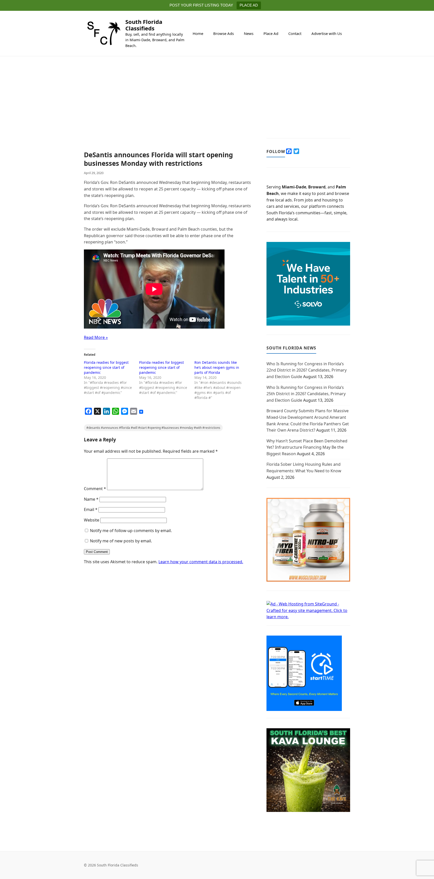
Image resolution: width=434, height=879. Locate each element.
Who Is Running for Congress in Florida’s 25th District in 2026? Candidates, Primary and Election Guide (306, 394)
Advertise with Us (326, 33)
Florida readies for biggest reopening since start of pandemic (106, 367)
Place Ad (270, 33)
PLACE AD (249, 5)
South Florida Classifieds (143, 25)
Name (91, 499)
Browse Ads (223, 33)
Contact (294, 33)
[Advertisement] (167, 113)
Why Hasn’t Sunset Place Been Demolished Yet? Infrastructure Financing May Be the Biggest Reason (306, 447)
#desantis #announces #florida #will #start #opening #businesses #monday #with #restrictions (153, 428)
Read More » (96, 337)
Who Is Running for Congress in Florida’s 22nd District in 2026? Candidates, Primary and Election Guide (306, 370)
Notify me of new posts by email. (121, 541)
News (248, 33)
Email (90, 509)
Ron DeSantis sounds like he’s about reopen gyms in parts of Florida (216, 367)
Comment (95, 488)
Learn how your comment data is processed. (200, 561)
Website (91, 520)
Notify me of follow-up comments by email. (131, 530)
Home (198, 33)
